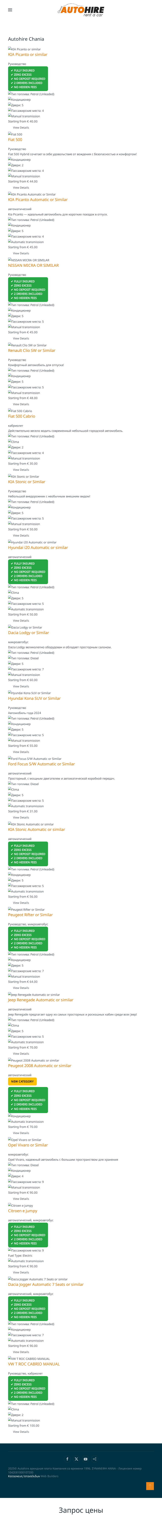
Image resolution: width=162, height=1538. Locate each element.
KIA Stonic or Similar (26, 481)
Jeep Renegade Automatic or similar (40, 999)
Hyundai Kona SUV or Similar (34, 698)
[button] (10, 10)
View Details (21, 127)
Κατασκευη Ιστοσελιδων (24, 1476)
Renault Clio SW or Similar (31, 350)
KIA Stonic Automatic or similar (36, 829)
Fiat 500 (15, 139)
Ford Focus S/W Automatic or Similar (41, 764)
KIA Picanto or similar (27, 54)
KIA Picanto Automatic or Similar (38, 199)
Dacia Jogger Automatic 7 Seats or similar (46, 1284)
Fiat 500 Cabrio (21, 416)
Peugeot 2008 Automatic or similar (39, 1065)
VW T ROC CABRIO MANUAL (34, 1364)
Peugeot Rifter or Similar (30, 914)
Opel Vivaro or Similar (28, 1145)
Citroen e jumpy (22, 1210)
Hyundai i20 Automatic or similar (38, 547)
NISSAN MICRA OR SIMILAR (33, 265)
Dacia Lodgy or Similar (28, 632)
